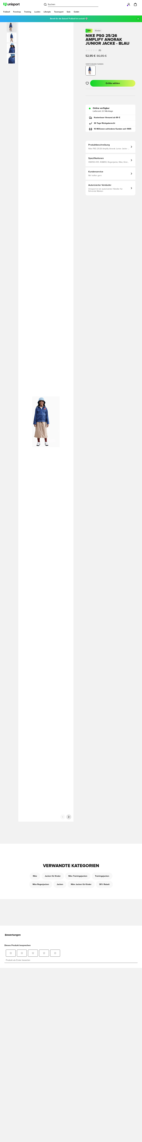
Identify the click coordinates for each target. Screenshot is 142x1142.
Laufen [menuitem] (37, 12)
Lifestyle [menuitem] (47, 12)
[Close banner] (138, 18)
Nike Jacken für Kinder (81, 884)
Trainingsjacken (102, 876)
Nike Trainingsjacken (77, 876)
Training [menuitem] (27, 12)
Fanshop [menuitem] (17, 12)
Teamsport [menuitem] (58, 12)
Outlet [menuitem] (76, 12)
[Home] (11, 4)
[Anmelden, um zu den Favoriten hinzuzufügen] (87, 83)
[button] (12, 38)
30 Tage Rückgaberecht (104, 123)
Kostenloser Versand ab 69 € (107, 118)
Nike (35, 876)
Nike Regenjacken (41, 884)
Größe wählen (113, 83)
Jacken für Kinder (53, 876)
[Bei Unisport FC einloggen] (128, 4)
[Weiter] (68, 816)
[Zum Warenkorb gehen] (135, 4)
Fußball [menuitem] (6, 12)
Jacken (60, 884)
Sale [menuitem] (68, 12)
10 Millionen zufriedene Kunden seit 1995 (112, 129)
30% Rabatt (104, 884)
